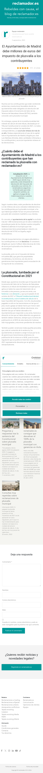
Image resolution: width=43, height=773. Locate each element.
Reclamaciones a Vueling (11, 700)
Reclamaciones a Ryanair (11, 702)
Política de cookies (11, 766)
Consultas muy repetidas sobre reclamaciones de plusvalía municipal (10, 498)
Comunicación (28, 702)
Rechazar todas (21, 413)
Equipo (25, 707)
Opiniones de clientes (31, 705)
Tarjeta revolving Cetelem (8, 710)
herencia (5, 294)
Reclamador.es (28, 700)
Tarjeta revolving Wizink (10, 719)
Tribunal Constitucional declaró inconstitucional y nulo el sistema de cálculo (20, 297)
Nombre (5, 590)
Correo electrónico (9, 600)
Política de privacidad (32, 766)
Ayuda (4, 726)
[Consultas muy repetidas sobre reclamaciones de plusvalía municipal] (10, 486)
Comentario (7, 562)
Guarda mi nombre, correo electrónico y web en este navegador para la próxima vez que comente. (20, 623)
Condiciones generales (10, 728)
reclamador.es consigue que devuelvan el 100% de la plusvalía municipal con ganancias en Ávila (32, 439)
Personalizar (20, 406)
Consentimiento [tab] (8, 364)
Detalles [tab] (20, 364)
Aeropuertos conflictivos (11, 707)
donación (16, 294)
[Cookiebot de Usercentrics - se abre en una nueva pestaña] (31, 358)
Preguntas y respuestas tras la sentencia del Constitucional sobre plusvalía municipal (10, 437)
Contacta (5, 731)
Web (4, 610)
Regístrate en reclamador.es (21, 667)
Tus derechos (6, 733)
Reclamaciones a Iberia (10, 705)
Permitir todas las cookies (21, 399)
